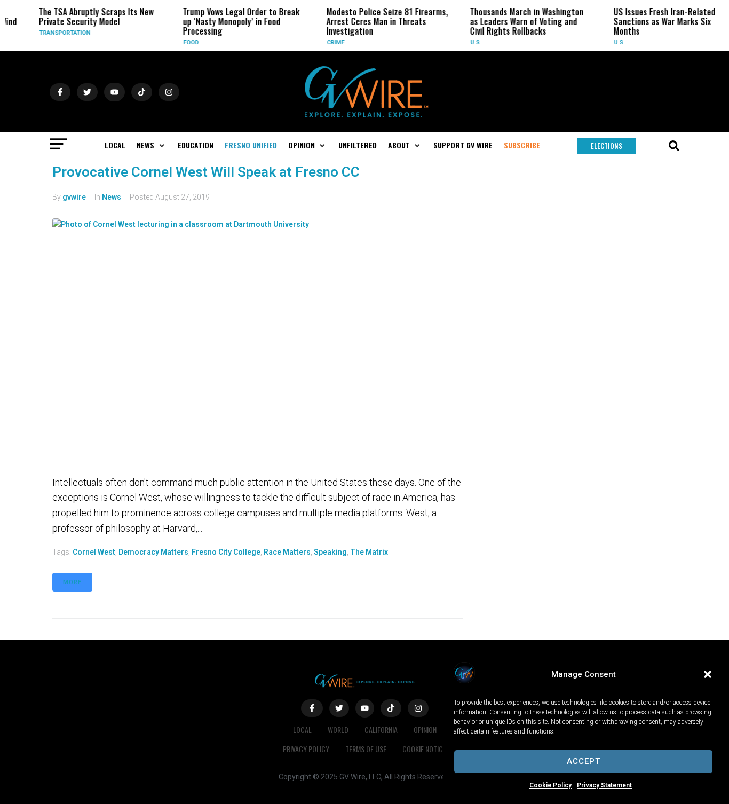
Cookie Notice (424, 748)
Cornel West (94, 552)
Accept (583, 761)
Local (302, 729)
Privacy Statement (604, 785)
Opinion (425, 729)
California (381, 729)
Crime (330, 42)
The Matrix (369, 552)
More (72, 582)
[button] (707, 674)
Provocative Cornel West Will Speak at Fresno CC (206, 172)
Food (185, 42)
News (111, 197)
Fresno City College (226, 552)
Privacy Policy (306, 748)
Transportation (59, 32)
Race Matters (287, 552)
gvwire (74, 197)
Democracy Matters (153, 552)
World (338, 729)
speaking (330, 552)
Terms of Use (365, 748)
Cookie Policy (550, 785)
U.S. (470, 42)
